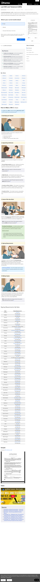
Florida (4, 80)
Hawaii (17, 80)
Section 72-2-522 (18, 377)
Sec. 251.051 (17, 421)
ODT (11, 450)
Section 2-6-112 (17, 442)
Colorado (10, 78)
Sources (28, 60)
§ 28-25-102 (18, 320)
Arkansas (23, 75)
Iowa (17, 83)
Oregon (4, 97)
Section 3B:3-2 (17, 387)
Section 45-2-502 (17, 390)
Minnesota (17, 87)
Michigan (10, 87)
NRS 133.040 (17, 382)
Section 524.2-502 (17, 369)
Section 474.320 (18, 374)
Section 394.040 (18, 353)
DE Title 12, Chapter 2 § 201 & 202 (18, 330)
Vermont (4, 102)
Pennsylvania (10, 97)
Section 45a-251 (18, 327)
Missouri (4, 90)
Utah (24, 99)
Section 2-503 (17, 359)
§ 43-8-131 (17, 312)
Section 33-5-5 (17, 410)
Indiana (11, 83)
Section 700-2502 (17, 366)
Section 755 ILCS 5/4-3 (17, 343)
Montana (10, 90)
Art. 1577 (17, 356)
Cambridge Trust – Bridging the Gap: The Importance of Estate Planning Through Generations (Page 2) (14, 517)
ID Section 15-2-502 (17, 340)
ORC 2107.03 (17, 400)
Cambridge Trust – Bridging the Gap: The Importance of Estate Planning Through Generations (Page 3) (14, 515)
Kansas (23, 83)
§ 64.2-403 (18, 429)
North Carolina (4, 95)
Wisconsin (11, 104)
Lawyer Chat (36, 4)
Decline (9, 580)
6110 (17, 322)
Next (20, 39)
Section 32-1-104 (18, 418)
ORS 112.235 (17, 405)
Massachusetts (4, 87)
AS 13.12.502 (17, 315)
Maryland (23, 85)
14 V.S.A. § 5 (17, 426)
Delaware (23, 78)
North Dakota (10, 95)
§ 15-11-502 (18, 325)
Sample (28, 56)
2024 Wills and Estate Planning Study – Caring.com (13, 510)
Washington (17, 102)
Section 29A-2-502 (17, 416)
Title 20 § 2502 (17, 408)
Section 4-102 (17, 361)
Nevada (23, 90)
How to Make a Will (30, 52)
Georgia (10, 80)
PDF (5, 450)
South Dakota (4, 99)
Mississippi (24, 87)
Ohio (17, 95)
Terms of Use (9, 577)
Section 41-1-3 (17, 436)
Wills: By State (29, 50)
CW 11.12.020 (17, 431)
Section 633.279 (18, 348)
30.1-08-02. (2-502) (17, 397)
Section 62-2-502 (17, 413)
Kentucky (4, 85)
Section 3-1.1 (17, 392)
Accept (3, 580)
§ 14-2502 (17, 317)
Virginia (10, 102)
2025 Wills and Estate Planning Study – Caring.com (13, 509)
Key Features (29, 48)
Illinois (4, 83)
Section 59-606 (17, 351)
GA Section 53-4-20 (17, 335)
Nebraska (17, 90)
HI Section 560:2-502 (18, 338)
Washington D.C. (24, 102)
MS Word (8, 450)
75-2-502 (17, 423)
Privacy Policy (3, 577)
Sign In (37, 0)
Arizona (17, 75)
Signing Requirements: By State (32, 54)
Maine (17, 85)
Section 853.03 (17, 439)
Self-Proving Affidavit (6, 267)
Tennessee (11, 99)
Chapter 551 (17, 385)
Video (28, 58)
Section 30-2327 (18, 379)
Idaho (24, 80)
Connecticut (17, 78)
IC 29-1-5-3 (18, 346)
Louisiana (11, 85)
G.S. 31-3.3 (18, 395)
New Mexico (17, 92)
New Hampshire (4, 92)
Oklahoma (24, 95)
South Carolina (23, 97)
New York (23, 92)
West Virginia (4, 104)
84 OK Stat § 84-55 (17, 403)
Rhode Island (17, 97)
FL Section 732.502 (17, 333)
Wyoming (17, 104)
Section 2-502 (17, 364)
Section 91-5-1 (17, 372)
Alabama (4, 75)
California (4, 78)
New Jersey (11, 92)
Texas (17, 99)
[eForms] (6, 2)
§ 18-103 (17, 434)
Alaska (11, 75)
